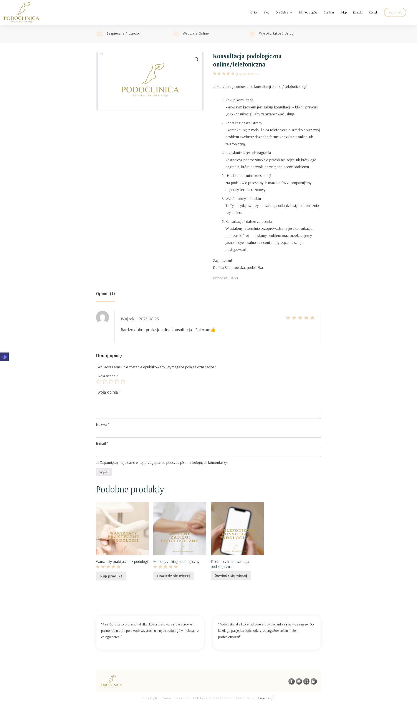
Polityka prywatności (212, 698)
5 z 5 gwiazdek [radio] (123, 381)
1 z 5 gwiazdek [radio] (98, 381)
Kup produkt (111, 576)
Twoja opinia (108, 392)
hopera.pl (266, 698)
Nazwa (102, 424)
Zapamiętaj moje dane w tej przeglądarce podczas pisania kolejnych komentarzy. (164, 462)
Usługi (233, 278)
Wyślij (103, 472)
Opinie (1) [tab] (105, 293)
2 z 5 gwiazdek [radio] (104, 381)
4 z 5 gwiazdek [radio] (116, 381)
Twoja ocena (107, 375)
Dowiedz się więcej (173, 575)
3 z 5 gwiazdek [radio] (110, 381)
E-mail (102, 443)
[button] (196, 59)
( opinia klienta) (247, 74)
